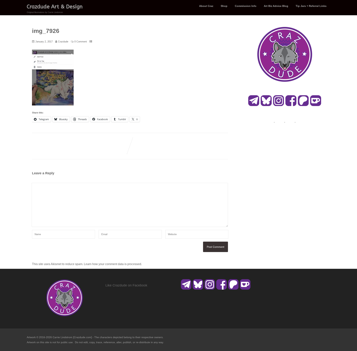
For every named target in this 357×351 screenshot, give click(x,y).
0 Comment (80, 41)
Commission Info (245, 5)
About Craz (206, 5)
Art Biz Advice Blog (276, 5)
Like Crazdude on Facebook (126, 285)
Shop (224, 5)
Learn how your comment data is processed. (113, 264)
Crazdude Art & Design (55, 7)
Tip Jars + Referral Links (311, 5)
